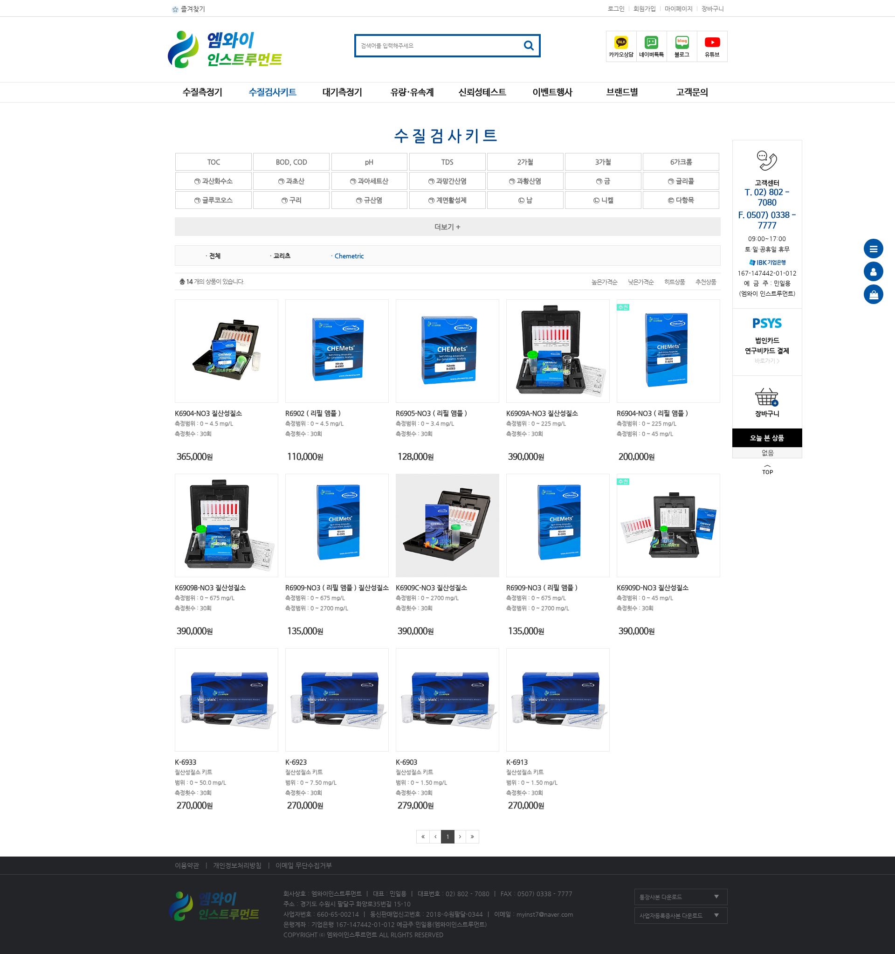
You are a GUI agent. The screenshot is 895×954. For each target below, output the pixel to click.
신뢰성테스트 (482, 93)
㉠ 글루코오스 (213, 200)
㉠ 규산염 (369, 200)
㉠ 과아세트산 (369, 181)
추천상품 (705, 281)
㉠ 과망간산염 (447, 181)
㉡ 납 (525, 200)
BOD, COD (291, 162)
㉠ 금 (603, 181)
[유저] (873, 271)
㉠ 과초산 (291, 181)
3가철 (603, 162)
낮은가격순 (641, 281)
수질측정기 (202, 93)
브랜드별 (622, 93)
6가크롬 (681, 162)
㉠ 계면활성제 (447, 200)
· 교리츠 (280, 255)
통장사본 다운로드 (661, 897)
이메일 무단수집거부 (303, 865)
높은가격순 (604, 281)
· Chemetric (347, 255)
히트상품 (674, 281)
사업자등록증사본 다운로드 (671, 916)
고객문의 (692, 93)
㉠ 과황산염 (525, 181)
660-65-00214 (338, 914)
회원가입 (644, 8)
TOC (213, 162)
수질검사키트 (272, 93)
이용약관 (187, 865)
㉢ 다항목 (681, 200)
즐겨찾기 (192, 9)
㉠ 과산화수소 (213, 181)
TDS (447, 162)
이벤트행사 (552, 93)
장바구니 (713, 8)
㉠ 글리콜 (681, 181)
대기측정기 (342, 93)
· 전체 (213, 255)
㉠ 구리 (292, 200)
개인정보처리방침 (237, 865)
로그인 (616, 8)
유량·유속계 (412, 93)
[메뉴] (873, 248)
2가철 (525, 162)
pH (369, 162)
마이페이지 (679, 8)
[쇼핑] (873, 294)
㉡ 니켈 (603, 200)
